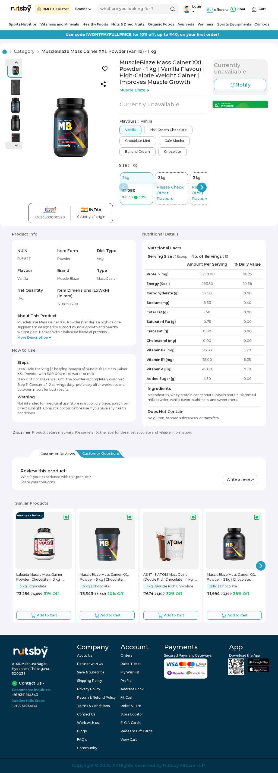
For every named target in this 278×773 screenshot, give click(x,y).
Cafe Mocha (174, 141)
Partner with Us (90, 664)
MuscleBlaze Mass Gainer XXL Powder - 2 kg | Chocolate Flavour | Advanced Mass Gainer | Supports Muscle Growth (234, 578)
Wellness (206, 24)
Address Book (132, 689)
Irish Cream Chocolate (168, 130)
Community (87, 748)
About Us (84, 655)
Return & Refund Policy (96, 697)
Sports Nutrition (23, 24)
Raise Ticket (131, 664)
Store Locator (132, 714)
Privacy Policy (88, 689)
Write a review (240, 479)
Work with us (88, 723)
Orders (126, 655)
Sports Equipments (234, 24)
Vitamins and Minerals (59, 24)
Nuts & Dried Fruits (127, 24)
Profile (126, 681)
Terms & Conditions (93, 706)
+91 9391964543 (25, 695)
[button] (187, 9)
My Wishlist (130, 672)
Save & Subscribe (91, 672)
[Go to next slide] (261, 566)
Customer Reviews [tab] (57, 453)
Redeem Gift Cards (136, 731)
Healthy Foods (95, 24)
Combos (261, 24)
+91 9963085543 (24, 706)
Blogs (82, 731)
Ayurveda (186, 24)
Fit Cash (127, 697)
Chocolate (172, 151)
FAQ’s (82, 739)
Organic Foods (161, 24)
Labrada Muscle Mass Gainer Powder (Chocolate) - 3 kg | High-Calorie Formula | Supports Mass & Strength (42, 578)
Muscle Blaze (132, 90)
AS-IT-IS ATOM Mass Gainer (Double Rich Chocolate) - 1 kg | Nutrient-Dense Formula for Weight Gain (168, 578)
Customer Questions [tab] (101, 453)
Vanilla (130, 130)
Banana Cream (137, 151)
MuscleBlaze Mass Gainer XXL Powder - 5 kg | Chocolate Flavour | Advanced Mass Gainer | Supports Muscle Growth (107, 578)
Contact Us (86, 714)
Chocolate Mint (137, 141)
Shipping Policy (89, 681)
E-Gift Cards (130, 723)
